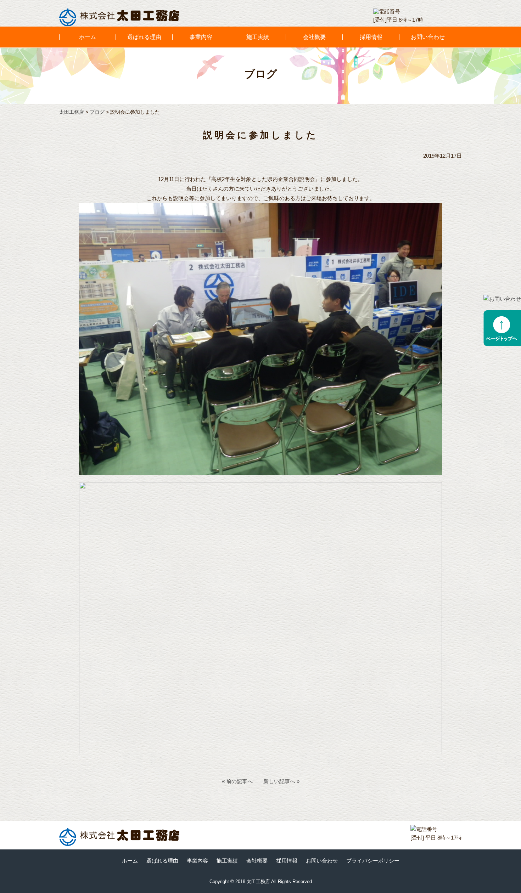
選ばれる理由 (144, 37)
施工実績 (257, 37)
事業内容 (201, 37)
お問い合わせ (428, 37)
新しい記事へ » (281, 781)
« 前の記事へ (237, 781)
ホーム (87, 37)
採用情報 (371, 37)
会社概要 (314, 37)
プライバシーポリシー (372, 861)
